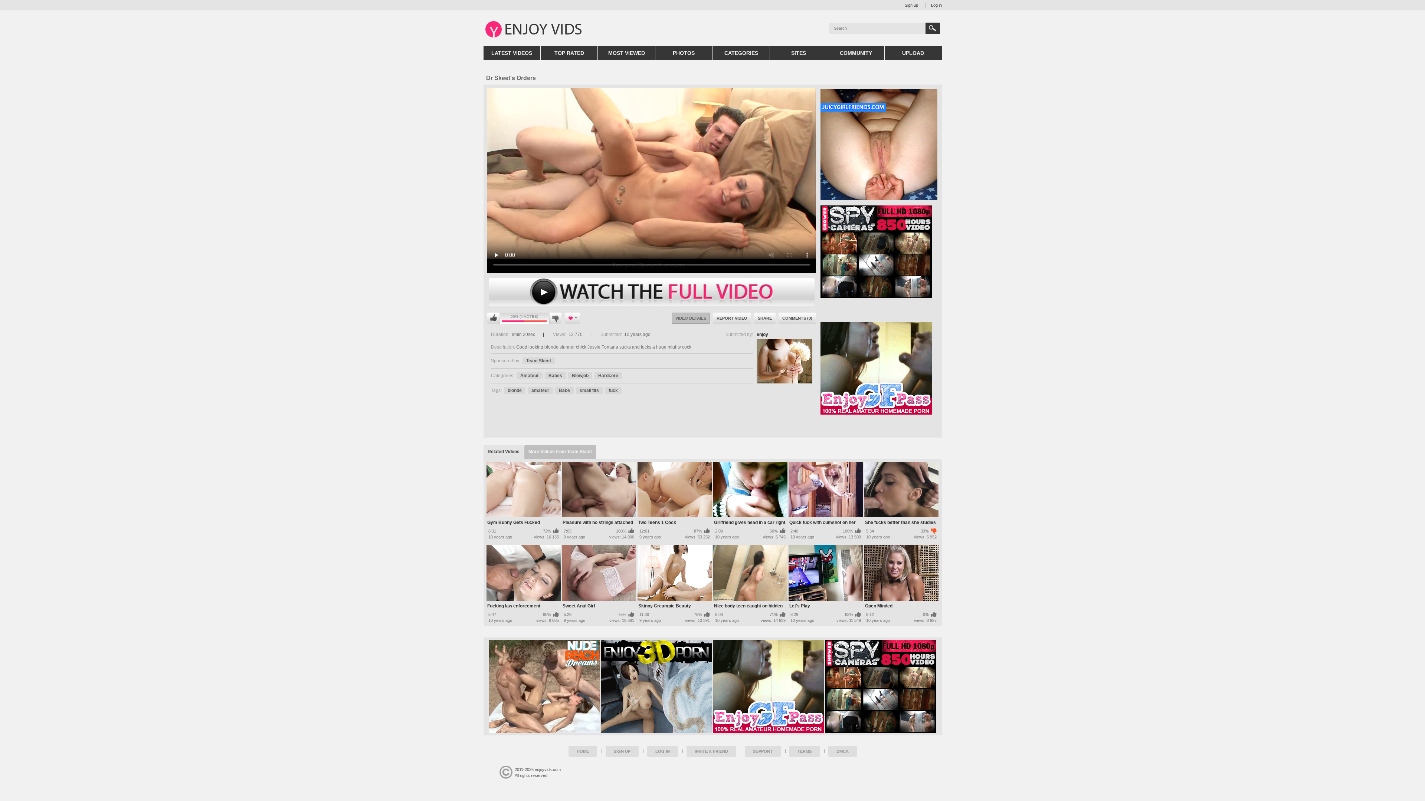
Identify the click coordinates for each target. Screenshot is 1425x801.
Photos (684, 53)
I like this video (493, 318)
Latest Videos (511, 53)
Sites (798, 53)
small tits (589, 390)
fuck (613, 390)
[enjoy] (784, 361)
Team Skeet (538, 360)
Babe (564, 390)
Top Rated (569, 53)
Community (856, 53)
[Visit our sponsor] (876, 295)
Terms (804, 751)
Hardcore (608, 375)
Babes (555, 375)
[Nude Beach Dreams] (544, 686)
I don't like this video (555, 318)
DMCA (842, 751)
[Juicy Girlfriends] (878, 197)
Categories (741, 53)
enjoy (762, 334)
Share (765, 318)
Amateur (529, 375)
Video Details (690, 318)
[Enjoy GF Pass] (768, 686)
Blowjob (580, 375)
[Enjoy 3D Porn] (656, 686)
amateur (540, 390)
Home (583, 751)
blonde (515, 390)
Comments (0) (797, 318)
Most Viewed (626, 53)
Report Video (732, 318)
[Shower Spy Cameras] (880, 686)
